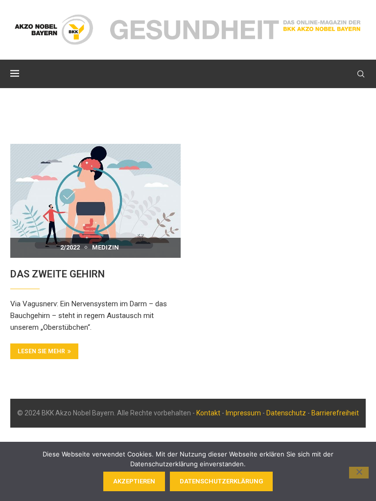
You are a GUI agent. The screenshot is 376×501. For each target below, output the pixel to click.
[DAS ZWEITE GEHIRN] (95, 200)
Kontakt (208, 413)
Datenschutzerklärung (221, 481)
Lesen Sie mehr (41, 351)
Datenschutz (286, 413)
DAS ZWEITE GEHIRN (57, 274)
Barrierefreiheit (335, 413)
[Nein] (359, 472)
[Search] (361, 74)
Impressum (243, 413)
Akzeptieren (134, 481)
